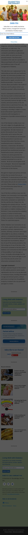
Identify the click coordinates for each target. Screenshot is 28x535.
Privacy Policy (14, 41)
